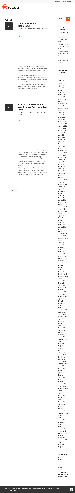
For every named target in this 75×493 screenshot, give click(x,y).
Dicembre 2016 (62, 310)
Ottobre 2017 (62, 294)
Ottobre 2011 (62, 438)
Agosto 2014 (61, 366)
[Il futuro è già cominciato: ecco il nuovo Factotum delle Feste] (9, 107)
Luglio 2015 (61, 341)
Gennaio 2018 (62, 287)
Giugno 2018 (61, 281)
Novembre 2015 (62, 334)
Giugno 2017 (61, 301)
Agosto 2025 (61, 110)
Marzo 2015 (61, 350)
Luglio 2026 (61, 86)
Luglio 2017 (61, 299)
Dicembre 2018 (62, 274)
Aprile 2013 (61, 399)
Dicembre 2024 (62, 124)
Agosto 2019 (61, 263)
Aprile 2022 (61, 195)
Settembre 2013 (63, 388)
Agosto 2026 (61, 83)
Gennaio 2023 (62, 175)
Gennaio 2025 (62, 121)
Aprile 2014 (61, 373)
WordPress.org (62, 476)
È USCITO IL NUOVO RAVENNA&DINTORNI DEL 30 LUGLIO (63, 46)
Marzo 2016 (61, 328)
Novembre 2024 (62, 126)
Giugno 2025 (61, 115)
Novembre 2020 (62, 234)
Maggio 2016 (62, 323)
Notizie (38, 28)
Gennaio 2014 (62, 379)
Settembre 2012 (63, 413)
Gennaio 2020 (62, 256)
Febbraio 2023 (62, 173)
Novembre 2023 (62, 153)
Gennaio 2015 (62, 355)
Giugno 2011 (61, 444)
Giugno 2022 (61, 191)
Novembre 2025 (62, 103)
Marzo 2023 (61, 171)
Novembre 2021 (62, 207)
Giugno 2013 (61, 395)
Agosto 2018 (61, 278)
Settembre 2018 (63, 276)
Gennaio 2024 (62, 148)
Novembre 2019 (62, 260)
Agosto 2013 (61, 390)
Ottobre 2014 (62, 361)
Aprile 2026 (61, 92)
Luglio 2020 (61, 242)
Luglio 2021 (61, 216)
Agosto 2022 (61, 186)
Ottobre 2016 (62, 314)
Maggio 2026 (62, 90)
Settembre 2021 (63, 211)
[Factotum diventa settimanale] (9, 26)
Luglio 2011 (61, 442)
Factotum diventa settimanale (27, 24)
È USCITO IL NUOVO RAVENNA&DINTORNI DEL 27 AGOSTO (63, 34)
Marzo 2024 (61, 144)
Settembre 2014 (63, 364)
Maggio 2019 (62, 267)
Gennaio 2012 (62, 431)
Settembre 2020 (63, 238)
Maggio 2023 (62, 166)
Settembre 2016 (63, 316)
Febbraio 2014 (62, 377)
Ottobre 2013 (62, 386)
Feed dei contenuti (63, 472)
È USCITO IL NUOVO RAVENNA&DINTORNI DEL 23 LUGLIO (63, 53)
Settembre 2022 (63, 184)
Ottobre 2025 (62, 106)
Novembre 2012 (62, 411)
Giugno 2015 (61, 343)
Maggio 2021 (62, 220)
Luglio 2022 (61, 189)
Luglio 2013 (61, 393)
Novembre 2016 (62, 312)
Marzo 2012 (61, 426)
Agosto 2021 (61, 213)
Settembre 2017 (63, 296)
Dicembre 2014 (62, 357)
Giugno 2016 (61, 321)
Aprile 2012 (61, 424)
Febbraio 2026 (62, 97)
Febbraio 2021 (62, 227)
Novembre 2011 (62, 435)
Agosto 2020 (61, 240)
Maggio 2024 (62, 139)
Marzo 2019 (61, 272)
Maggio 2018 (62, 283)
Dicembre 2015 (62, 332)
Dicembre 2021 (62, 204)
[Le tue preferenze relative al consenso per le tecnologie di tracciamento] (71, 489)
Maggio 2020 (62, 247)
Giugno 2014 (61, 368)
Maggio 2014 (62, 370)
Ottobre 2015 (62, 337)
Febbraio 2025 (62, 119)
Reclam (60, 459)
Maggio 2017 (62, 303)
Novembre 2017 (62, 292)
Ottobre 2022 (62, 182)
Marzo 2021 (61, 224)
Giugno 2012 (61, 420)
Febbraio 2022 (62, 200)
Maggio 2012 (62, 422)
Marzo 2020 (61, 251)
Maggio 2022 (62, 193)
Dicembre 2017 (62, 290)
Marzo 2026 (61, 94)
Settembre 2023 (63, 157)
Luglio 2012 (61, 417)
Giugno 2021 (61, 218)
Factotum (40, 150)
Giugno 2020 (61, 245)
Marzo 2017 (61, 308)
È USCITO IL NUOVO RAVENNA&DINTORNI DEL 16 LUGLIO (63, 60)
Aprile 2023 (61, 168)
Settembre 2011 (63, 440)
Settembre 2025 (63, 108)
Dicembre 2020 (62, 231)
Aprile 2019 (61, 269)
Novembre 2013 (62, 384)
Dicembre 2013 (62, 381)
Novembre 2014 (62, 359)
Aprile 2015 (61, 348)
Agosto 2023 (61, 160)
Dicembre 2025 (62, 101)
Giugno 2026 (61, 88)
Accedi (60, 470)
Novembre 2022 (62, 180)
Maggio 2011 (62, 447)
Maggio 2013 (62, 397)
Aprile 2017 (61, 305)
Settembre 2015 (63, 339)
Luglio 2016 (61, 319)
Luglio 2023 (61, 162)
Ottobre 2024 (62, 128)
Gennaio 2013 (62, 406)
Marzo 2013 (61, 402)
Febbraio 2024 (62, 146)
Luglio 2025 (61, 112)
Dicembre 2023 (62, 150)
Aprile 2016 (61, 325)
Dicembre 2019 (62, 258)
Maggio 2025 (62, 117)
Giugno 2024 (61, 137)
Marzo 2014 (61, 375)
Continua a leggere (23, 91)
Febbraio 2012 (62, 429)
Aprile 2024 (61, 142)
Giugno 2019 (61, 265)
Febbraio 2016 (62, 330)
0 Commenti (30, 28)
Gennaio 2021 (62, 229)
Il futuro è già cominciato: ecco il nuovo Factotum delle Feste (33, 107)
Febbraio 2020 (62, 254)
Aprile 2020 (61, 249)
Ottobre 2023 (62, 155)
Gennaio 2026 (62, 99)
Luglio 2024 (61, 135)
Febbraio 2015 (62, 352)
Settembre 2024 (63, 130)
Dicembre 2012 (62, 408)
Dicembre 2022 (62, 177)
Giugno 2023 (61, 164)
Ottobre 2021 (62, 209)
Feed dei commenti (63, 474)
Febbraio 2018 (62, 285)
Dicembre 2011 (62, 433)
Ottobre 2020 (62, 236)
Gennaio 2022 (62, 202)
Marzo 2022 (61, 198)
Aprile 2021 (61, 222)
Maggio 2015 (62, 346)
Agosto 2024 (61, 133)
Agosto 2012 (61, 415)
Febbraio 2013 (62, 404)
